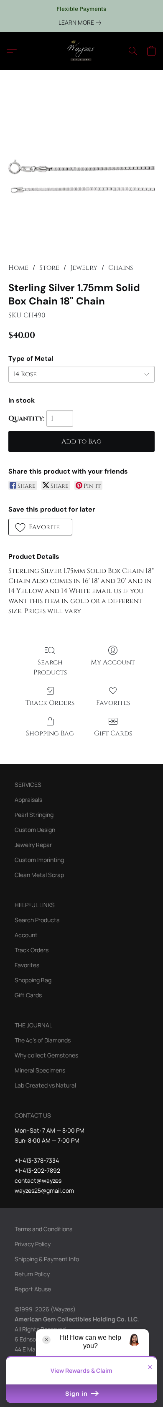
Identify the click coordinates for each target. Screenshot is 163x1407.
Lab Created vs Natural (45, 1085)
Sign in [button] (77, 1393)
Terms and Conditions (43, 1229)
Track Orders (49, 702)
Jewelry (83, 267)
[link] (81, 23)
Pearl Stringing (34, 815)
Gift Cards (113, 733)
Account (26, 935)
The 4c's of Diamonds (43, 1040)
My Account (113, 662)
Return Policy (32, 1274)
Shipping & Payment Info (47, 1259)
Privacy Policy (33, 1244)
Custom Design (35, 830)
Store (49, 267)
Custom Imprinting (39, 860)
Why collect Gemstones (46, 1055)
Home (18, 267)
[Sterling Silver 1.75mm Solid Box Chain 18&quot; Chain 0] (81, 176)
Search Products (50, 667)
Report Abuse (33, 1289)
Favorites (113, 702)
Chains (120, 267)
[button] (81, 51)
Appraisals (28, 800)
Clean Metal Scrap (39, 875)
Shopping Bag (50, 733)
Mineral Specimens (40, 1070)
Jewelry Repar (33, 845)
